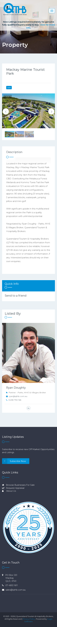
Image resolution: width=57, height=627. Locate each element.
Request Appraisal (14, 488)
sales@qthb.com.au (16, 589)
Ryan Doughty (16, 387)
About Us (11, 491)
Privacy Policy (29, 619)
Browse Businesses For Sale (20, 485)
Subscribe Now (18, 461)
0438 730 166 (14, 400)
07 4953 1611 (11, 585)
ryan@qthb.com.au (18, 396)
